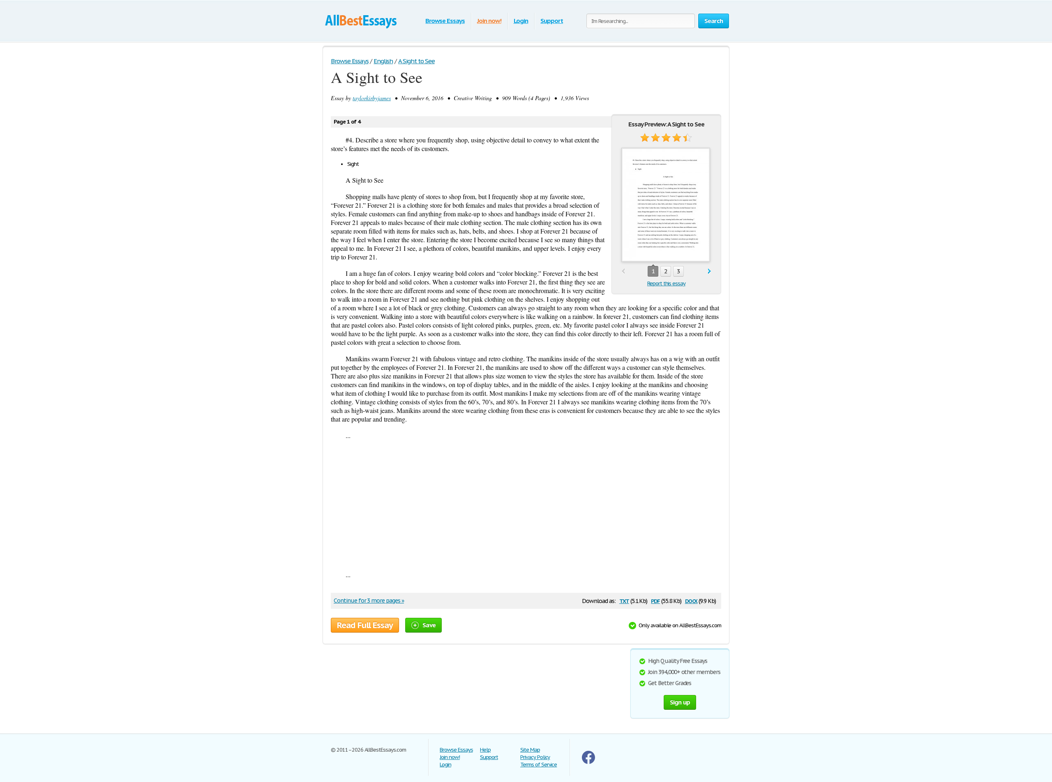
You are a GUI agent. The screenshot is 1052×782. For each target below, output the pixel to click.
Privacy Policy (535, 757)
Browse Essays (444, 21)
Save (429, 625)
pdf (655, 600)
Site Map (530, 749)
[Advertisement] (526, 504)
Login (521, 21)
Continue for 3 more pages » (369, 600)
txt (624, 600)
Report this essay (666, 283)
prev (623, 271)
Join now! (489, 21)
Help (485, 749)
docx (691, 600)
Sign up (680, 702)
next (709, 271)
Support (551, 21)
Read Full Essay (365, 625)
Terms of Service (538, 764)
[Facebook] (588, 762)
